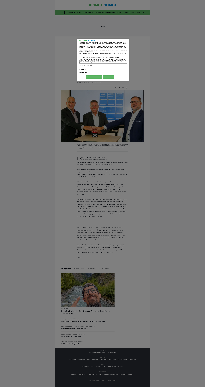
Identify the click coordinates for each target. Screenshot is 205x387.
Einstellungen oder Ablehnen (94, 76)
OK (108, 76)
